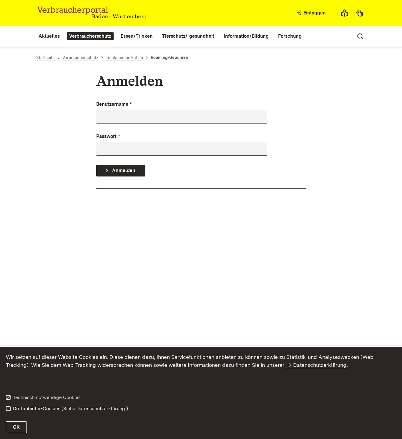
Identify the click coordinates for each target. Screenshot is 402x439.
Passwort (108, 136)
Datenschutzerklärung (319, 365)
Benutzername (114, 104)
